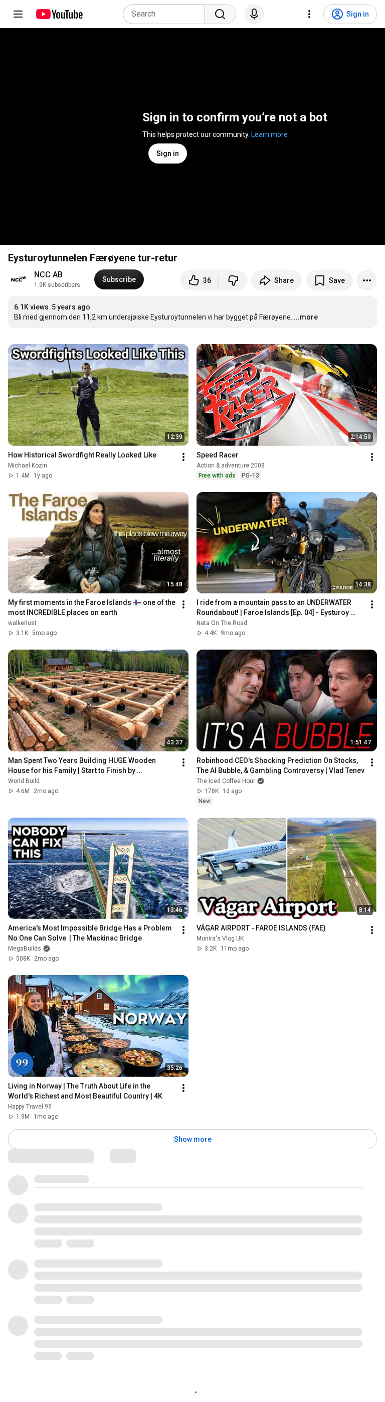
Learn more (269, 134)
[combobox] (166, 14)
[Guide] (18, 14)
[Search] (220, 14)
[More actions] (367, 280)
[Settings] (309, 14)
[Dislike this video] (233, 280)
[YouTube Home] (59, 14)
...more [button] (306, 317)
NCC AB (48, 274)
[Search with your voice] (254, 14)
